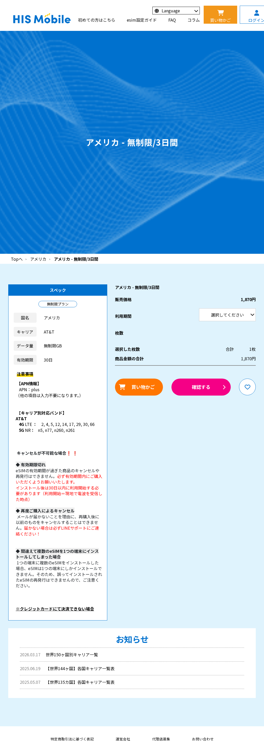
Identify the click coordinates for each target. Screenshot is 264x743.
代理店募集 (161, 739)
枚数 (119, 333)
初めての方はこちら (96, 20)
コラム (193, 20)
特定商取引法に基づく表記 (72, 739)
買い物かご (143, 386)
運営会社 (123, 739)
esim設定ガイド (142, 20)
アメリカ (38, 259)
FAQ (172, 20)
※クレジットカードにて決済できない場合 (55, 609)
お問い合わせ (203, 739)
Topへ (17, 259)
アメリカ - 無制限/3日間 (76, 259)
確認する (201, 386)
